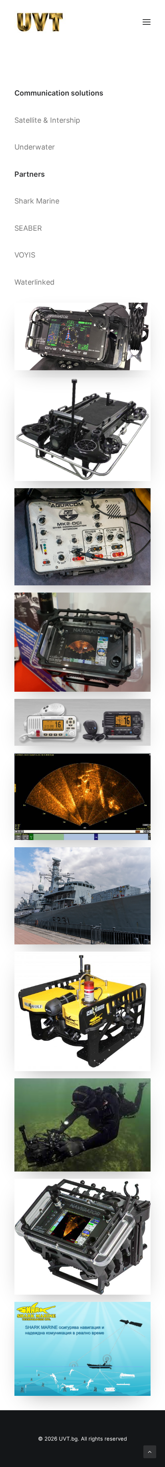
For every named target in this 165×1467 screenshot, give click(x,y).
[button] (146, 22)
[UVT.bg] (40, 22)
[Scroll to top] (149, 1451)
